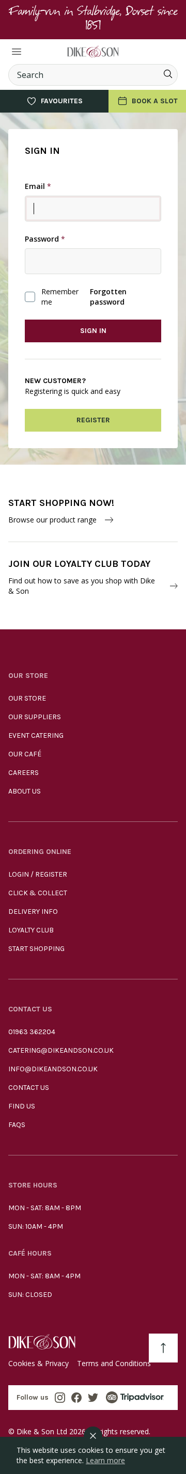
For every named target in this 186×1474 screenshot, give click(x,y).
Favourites (62, 101)
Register (93, 420)
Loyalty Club (31, 930)
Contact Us (28, 1087)
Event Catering (36, 735)
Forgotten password (108, 297)
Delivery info (33, 911)
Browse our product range (52, 520)
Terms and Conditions (114, 1363)
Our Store (27, 698)
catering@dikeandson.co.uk (61, 1050)
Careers (23, 772)
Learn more (105, 1460)
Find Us (21, 1106)
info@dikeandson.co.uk (53, 1069)
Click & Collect (37, 893)
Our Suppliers (34, 716)
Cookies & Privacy (38, 1363)
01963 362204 (31, 1031)
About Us (24, 791)
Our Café (24, 754)
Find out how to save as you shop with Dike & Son (81, 586)
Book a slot (155, 101)
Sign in (93, 330)
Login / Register (37, 874)
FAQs (16, 1124)
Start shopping (36, 948)
